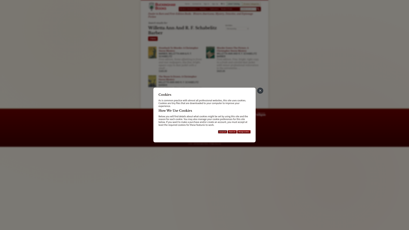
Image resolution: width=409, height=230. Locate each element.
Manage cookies (244, 132)
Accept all (222, 132)
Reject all (232, 132)
